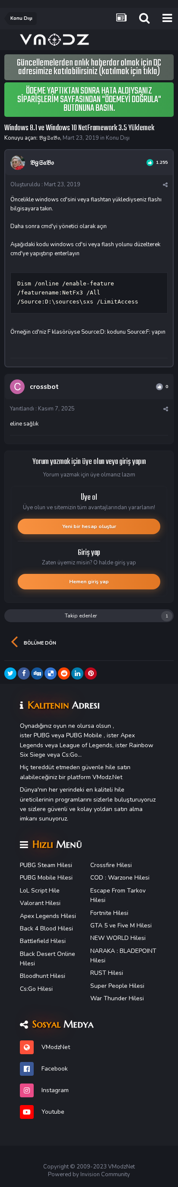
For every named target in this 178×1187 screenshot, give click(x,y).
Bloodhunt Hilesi (42, 976)
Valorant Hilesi (40, 903)
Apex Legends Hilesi (48, 916)
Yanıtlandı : (42, 409)
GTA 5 (99, 925)
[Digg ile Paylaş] (37, 673)
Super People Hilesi (117, 986)
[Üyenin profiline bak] (17, 162)
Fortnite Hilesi (109, 913)
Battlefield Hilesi (43, 941)
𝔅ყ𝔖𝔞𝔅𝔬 (49, 138)
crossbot (44, 387)
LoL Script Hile (40, 890)
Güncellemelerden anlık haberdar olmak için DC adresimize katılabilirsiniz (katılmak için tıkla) (89, 67)
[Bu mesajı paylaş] (165, 185)
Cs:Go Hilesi (36, 989)
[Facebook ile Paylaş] (24, 673)
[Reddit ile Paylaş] (64, 673)
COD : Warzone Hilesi (119, 878)
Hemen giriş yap (89, 581)
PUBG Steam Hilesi (46, 865)
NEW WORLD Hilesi (118, 938)
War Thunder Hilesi (117, 998)
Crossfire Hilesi (111, 865)
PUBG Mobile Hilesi (46, 878)
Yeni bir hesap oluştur (89, 526)
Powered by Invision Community (89, 1174)
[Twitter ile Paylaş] (10, 673)
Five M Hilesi (135, 925)
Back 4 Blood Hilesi (46, 928)
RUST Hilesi (106, 973)
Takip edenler (81, 615)
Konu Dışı (118, 138)
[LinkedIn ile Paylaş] (77, 673)
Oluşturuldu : (45, 184)
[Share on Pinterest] (91, 673)
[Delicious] (50, 673)
